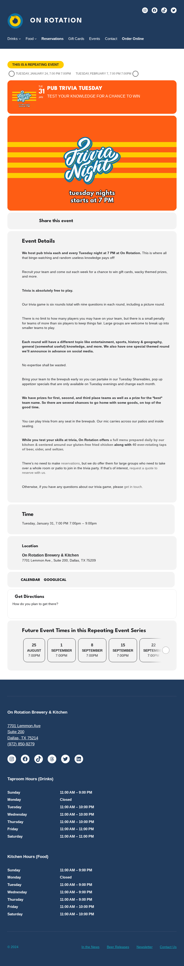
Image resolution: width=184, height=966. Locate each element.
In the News (90, 947)
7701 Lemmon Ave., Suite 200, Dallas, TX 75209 (59, 560)
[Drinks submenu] (20, 39)
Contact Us (168, 947)
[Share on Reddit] (117, 221)
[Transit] (26, 611)
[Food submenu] (35, 39)
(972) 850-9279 (20, 744)
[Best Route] (14, 611)
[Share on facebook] (81, 221)
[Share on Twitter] (93, 221)
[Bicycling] (38, 611)
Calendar (30, 580)
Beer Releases (118, 947)
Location (30, 546)
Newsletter (145, 947)
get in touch (133, 487)
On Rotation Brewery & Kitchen (50, 555)
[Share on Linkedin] (105, 221)
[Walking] (32, 611)
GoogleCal (55, 580)
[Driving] (20, 611)
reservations (70, 463)
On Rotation (56, 20)
